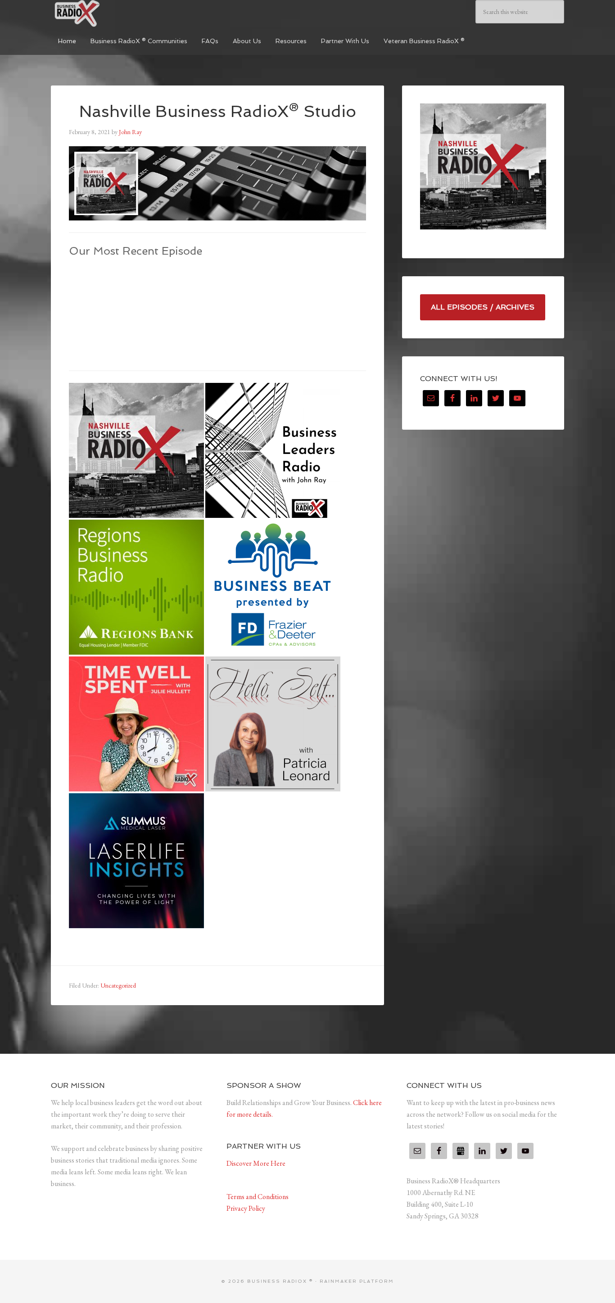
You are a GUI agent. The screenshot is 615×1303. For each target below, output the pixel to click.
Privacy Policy (245, 1208)
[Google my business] (460, 1151)
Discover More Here (255, 1163)
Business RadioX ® (118, 13)
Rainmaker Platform (357, 1281)
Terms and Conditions (257, 1196)
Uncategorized (118, 985)
